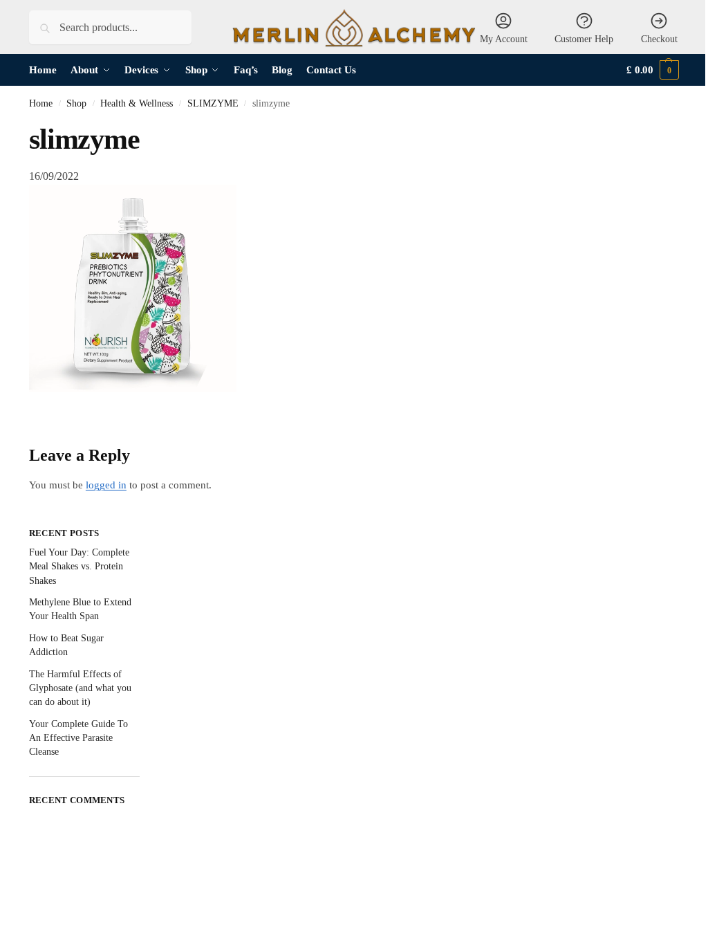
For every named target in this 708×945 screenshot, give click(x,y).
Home (41, 103)
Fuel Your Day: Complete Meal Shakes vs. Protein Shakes (79, 566)
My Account (504, 39)
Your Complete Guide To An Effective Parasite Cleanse (78, 738)
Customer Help (584, 39)
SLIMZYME (213, 103)
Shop (76, 103)
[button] (652, 70)
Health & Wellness (136, 103)
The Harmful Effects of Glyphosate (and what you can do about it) (80, 688)
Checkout (659, 39)
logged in (106, 484)
